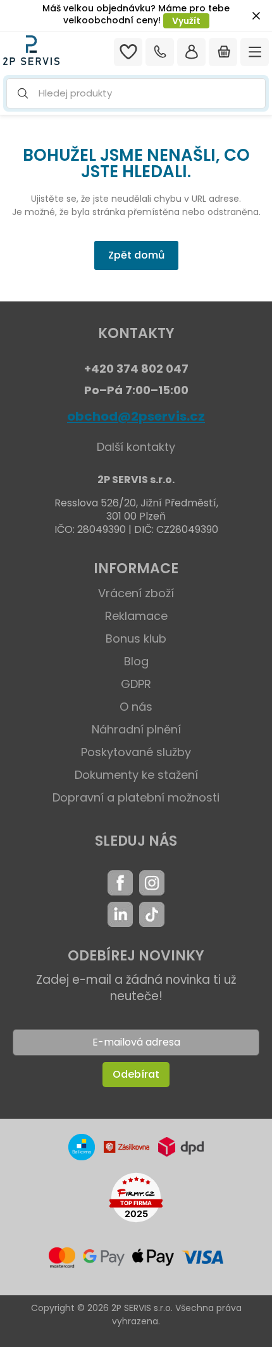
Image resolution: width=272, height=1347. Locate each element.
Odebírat (136, 1074)
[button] (136, 93)
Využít (186, 21)
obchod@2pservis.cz (136, 416)
